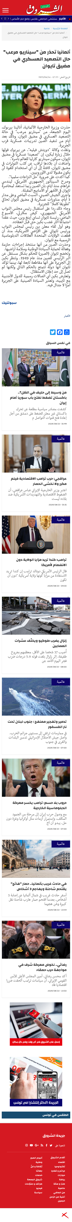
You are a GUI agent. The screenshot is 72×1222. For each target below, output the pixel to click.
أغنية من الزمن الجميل (57, 1199)
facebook (46, 1145)
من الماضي (59, 1193)
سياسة (38, 1193)
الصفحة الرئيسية (60, 28)
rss (42, 1145)
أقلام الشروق (58, 1158)
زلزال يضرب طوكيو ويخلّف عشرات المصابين (41, 643)
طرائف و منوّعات (33, 1184)
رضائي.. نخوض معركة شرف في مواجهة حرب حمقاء (42, 967)
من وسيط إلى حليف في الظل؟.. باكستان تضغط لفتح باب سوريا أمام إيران (38, 397)
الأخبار (62, 18)
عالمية (47, 28)
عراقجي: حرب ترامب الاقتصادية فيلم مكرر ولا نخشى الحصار (39, 481)
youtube (31, 1145)
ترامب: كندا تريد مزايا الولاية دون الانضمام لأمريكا (41, 562)
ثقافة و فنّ (36, 1167)
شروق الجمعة (34, 1180)
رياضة (62, 1180)
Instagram (26, 1145)
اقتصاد (61, 1162)
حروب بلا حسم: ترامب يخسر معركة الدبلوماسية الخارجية (40, 805)
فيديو (39, 1188)
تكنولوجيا (60, 1167)
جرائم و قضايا (58, 1171)
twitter (51, 1145)
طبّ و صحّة (59, 1184)
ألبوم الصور (36, 1158)
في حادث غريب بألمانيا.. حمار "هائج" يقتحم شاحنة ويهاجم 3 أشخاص (39, 886)
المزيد (5, 10)
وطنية (39, 1162)
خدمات (38, 1175)
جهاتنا (39, 1171)
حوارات (61, 1175)
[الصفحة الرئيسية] (44, 7)
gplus (36, 1145)
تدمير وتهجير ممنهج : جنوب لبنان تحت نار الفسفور (37, 724)
